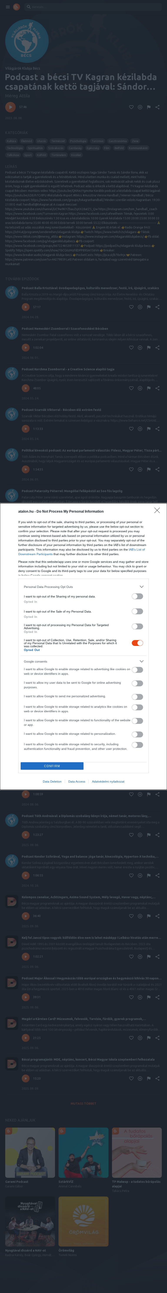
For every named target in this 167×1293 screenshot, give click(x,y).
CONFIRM (52, 766)
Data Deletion (52, 781)
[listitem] (83, 586)
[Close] (158, 512)
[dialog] (83, 646)
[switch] (137, 596)
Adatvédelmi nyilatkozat (108, 781)
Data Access (76, 781)
